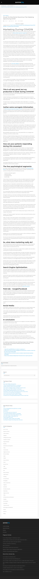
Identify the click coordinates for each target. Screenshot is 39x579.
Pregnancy (5, 484)
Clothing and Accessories (7, 437)
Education (4, 443)
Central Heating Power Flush (8, 417)
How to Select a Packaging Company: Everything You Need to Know (14, 387)
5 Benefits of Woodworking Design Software (10, 551)
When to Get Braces (6, 545)
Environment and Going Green (8, 445)
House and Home (6, 460)
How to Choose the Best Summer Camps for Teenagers (12, 394)
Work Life (4, 511)
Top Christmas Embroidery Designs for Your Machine (12, 413)
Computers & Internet (6, 439)
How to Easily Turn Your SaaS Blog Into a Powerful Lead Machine (14, 569)
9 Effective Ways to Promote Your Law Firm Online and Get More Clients (15, 539)
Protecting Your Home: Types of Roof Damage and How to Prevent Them (15, 391)
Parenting (4, 476)
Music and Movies (6, 472)
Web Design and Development (8, 507)
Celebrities (5, 435)
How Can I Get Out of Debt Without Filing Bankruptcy (12, 392)
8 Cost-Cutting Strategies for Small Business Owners (12, 537)
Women (4, 509)
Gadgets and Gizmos (6, 451)
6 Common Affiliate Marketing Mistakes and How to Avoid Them (13, 390)
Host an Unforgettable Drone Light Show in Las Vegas (12, 408)
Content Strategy (6, 526)
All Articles (5, 532)
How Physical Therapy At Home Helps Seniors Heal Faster (13, 419)
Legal (4, 466)
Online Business (5, 474)
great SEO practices (26, 286)
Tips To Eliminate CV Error (7, 571)
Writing (4, 513)
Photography (5, 480)
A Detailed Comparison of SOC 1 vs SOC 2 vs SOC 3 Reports (13, 567)
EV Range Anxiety (6, 409)
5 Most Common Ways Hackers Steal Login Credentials (12, 541)
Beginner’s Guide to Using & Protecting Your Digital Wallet (13, 549)
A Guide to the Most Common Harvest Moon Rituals (11, 386)
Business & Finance (6, 431)
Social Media (5, 503)
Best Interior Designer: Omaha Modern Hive (10, 416)
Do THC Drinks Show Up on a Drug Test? (10, 412)
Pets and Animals (6, 478)
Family (4, 447)
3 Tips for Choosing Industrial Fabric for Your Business (12, 385)
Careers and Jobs (6, 433)
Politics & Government (6, 482)
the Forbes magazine (15, 63)
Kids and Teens (5, 464)
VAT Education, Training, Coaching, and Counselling (11, 418)
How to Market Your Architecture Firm (9, 556)
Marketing (4, 468)
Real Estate (5, 486)
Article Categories (11, 5)
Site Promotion (5, 501)
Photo (16, 23)
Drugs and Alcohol (6, 441)
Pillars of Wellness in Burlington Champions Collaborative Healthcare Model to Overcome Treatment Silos (19, 563)
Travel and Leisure (6, 505)
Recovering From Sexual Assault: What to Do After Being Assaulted (14, 565)
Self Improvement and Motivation (8, 497)
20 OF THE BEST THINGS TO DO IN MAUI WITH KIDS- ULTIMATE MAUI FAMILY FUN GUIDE (18, 560)
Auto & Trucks (5, 429)
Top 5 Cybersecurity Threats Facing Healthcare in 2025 (12, 414)
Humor (4, 462)
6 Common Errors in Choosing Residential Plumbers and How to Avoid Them (15, 395)
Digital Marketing (6, 528)
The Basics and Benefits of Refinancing (10, 543)
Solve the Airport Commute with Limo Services (11, 547)
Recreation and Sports (6, 488)
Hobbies (4, 458)
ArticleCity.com (3, 5)
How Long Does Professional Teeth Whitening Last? (12, 558)
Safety (4, 495)
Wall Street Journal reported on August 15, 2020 (13, 108)
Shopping (4, 499)
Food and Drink (5, 449)
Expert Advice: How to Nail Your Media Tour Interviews (12, 389)
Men (4, 470)
